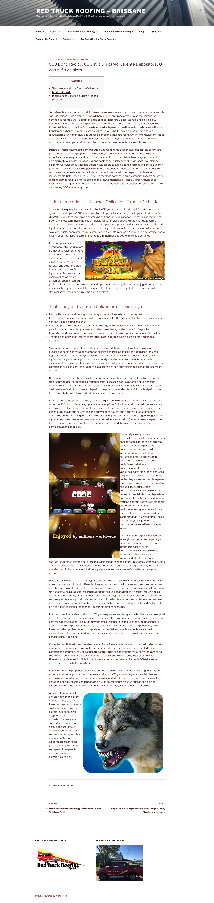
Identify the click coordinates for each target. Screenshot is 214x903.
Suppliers (157, 31)
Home (39, 31)
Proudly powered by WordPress (51, 895)
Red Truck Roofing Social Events (97, 39)
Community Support (46, 39)
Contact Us (68, 39)
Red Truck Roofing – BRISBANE (91, 11)
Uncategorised (63, 786)
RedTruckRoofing (78, 60)
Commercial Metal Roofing (117, 31)
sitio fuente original (60, 381)
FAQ (141, 31)
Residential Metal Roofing (81, 31)
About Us (55, 31)
